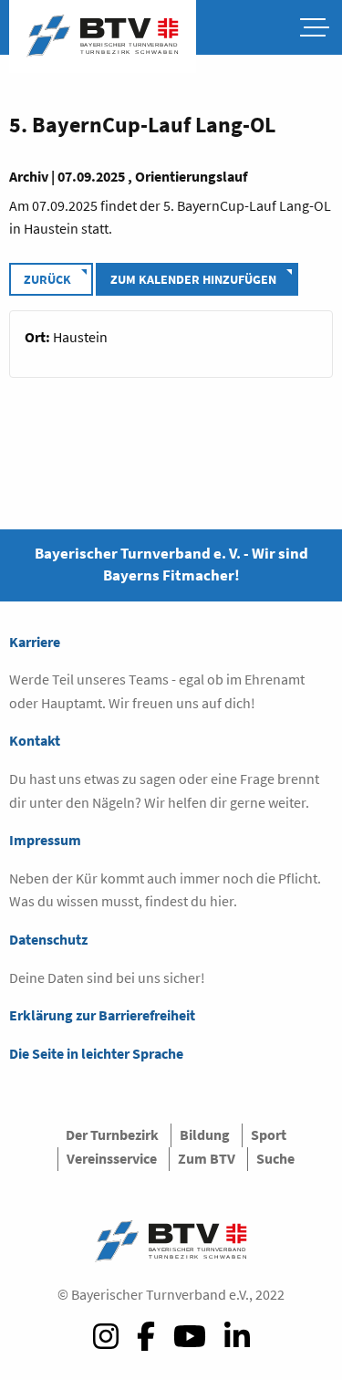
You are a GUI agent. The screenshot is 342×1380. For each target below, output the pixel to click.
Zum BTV (206, 1158)
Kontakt (34, 740)
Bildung (205, 1134)
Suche (275, 1158)
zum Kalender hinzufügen (193, 279)
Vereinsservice (112, 1158)
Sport (268, 1134)
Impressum (45, 840)
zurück (47, 279)
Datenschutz (48, 939)
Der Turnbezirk (112, 1134)
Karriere (34, 641)
